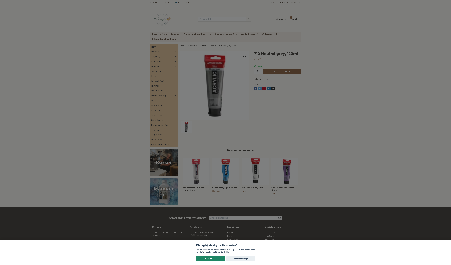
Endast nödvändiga (240, 259)
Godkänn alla (210, 259)
